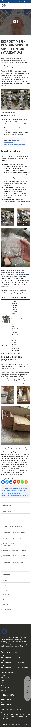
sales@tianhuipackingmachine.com (11, 709)
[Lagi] (26, 482)
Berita (2, 685)
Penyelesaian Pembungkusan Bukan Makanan (13, 563)
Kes (4, 600)
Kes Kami (5, 516)
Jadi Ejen (5, 604)
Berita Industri (7, 511)
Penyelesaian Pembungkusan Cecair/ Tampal (14, 665)
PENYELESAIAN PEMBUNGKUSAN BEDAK (14, 550)
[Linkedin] (10, 482)
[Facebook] (3, 482)
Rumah (5, 580)
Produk (3, 680)
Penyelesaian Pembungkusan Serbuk (11, 657)
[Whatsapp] (22, 482)
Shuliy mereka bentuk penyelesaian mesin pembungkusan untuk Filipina (14, 495)
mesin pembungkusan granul (20, 274)
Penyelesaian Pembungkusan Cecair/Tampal (11, 544)
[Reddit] (18, 482)
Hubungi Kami (7, 609)
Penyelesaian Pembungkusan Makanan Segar (14, 533)
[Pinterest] (14, 482)
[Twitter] (7, 482)
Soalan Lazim (5, 687)
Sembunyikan (15, 140)
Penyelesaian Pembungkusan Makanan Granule (14, 556)
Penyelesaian (7, 585)
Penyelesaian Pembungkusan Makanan (14, 539)
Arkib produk (6, 590)
